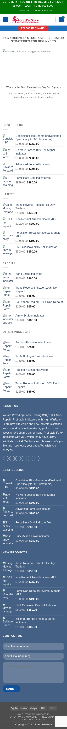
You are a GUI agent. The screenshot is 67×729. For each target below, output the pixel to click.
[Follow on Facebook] (6, 458)
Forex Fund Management (24, 717)
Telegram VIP (50, 717)
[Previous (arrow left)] (6, 364)
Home (19, 714)
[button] (5, 19)
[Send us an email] (18, 458)
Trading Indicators (37, 714)
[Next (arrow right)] (61, 364)
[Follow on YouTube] (30, 458)
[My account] (53, 19)
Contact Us (30, 719)
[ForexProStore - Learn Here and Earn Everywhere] (25, 19)
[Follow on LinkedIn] (24, 458)
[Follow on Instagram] (12, 458)
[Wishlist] (44, 19)
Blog (42, 719)
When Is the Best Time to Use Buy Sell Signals (33, 87)
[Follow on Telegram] (37, 458)
